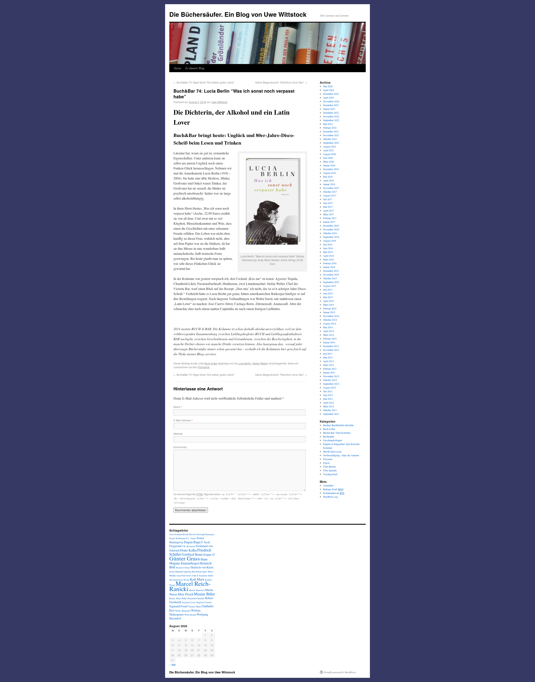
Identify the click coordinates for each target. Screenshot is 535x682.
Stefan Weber (260, 363)
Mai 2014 (328, 327)
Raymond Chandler (196, 598)
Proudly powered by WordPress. (340, 672)
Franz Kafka (188, 550)
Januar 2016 (329, 267)
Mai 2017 (328, 206)
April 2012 (328, 402)
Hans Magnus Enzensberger (188, 561)
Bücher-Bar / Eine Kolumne (336, 432)
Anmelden (328, 485)
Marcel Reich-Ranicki (190, 586)
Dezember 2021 (331, 131)
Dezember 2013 (331, 346)
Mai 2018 (328, 176)
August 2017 (329, 195)
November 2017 (331, 188)
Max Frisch (185, 594)
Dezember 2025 (331, 93)
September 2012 (331, 383)
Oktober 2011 (330, 410)
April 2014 (328, 331)
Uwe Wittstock (219, 102)
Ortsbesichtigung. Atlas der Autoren (341, 455)
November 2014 (331, 316)
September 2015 (331, 282)
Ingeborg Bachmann (192, 571)
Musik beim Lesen (332, 451)
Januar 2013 (329, 372)
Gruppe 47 (209, 554)
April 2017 (328, 210)
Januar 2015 (329, 312)
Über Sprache (330, 470)
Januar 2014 (329, 342)
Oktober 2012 (330, 380)
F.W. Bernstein (188, 546)
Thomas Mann (194, 606)
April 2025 (328, 97)
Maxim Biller (204, 593)
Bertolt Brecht (188, 534)
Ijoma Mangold (176, 571)
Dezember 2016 (331, 225)
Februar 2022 (329, 127)
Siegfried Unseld (203, 602)
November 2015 (331, 274)
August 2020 (329, 154)
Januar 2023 (329, 108)
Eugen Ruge (192, 542)
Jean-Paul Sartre (184, 575)
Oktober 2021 (330, 139)
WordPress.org (330, 496)
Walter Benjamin (182, 610)
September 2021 (331, 142)
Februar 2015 (329, 308)
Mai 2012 (328, 398)
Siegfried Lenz (188, 602)
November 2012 (331, 376)
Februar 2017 (329, 218)
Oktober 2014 (330, 319)
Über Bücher (329, 466)
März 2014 (328, 334)
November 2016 (331, 229)
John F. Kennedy (199, 575)
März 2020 (328, 161)
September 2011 (331, 413)
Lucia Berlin (244, 363)
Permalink (203, 367)
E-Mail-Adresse (183, 420)
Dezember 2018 (331, 169)
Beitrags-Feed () (333, 489)
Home (177, 68)
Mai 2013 (328, 357)
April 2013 (328, 361)
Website (178, 433)
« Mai (172, 664)
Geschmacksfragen (332, 440)
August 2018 (329, 172)
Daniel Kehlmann (177, 538)
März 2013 (328, 365)
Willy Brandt (190, 614)
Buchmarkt (328, 436)
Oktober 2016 (330, 233)
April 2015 (328, 301)
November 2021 (331, 135)
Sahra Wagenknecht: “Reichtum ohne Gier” (281, 82)
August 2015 (329, 285)
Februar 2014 (329, 338)
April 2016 (328, 255)
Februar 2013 (329, 368)
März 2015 (328, 304)
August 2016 (329, 240)
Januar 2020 (329, 165)
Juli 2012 (327, 391)
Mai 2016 (328, 252)
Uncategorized (330, 474)
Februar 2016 (329, 263)
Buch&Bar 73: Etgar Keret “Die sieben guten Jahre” (203, 82)
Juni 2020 (328, 157)
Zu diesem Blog (194, 68)
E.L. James (191, 538)
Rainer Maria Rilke (178, 598)
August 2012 (329, 387)
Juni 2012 (328, 395)
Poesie (326, 462)
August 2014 (329, 323)
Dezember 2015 (331, 270)
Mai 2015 (328, 297)
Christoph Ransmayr (205, 534)
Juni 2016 (328, 248)
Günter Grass (184, 558)
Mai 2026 (328, 86)
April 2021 (328, 150)
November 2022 (331, 116)
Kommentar (180, 447)
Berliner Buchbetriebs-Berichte (338, 425)
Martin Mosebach (197, 590)
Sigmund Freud (178, 606)
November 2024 (331, 101)
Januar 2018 (329, 184)
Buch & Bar (211, 363)
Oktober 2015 (330, 278)
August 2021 (329, 146)
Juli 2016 (327, 244)
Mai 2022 (328, 124)
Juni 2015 (328, 293)
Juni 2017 (328, 203)
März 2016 (328, 259)
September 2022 (331, 120)
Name (177, 407)
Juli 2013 (327, 353)
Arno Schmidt (175, 534)
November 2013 (331, 349)
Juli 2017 (327, 199)
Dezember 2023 (331, 105)
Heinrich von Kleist (202, 567)
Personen (327, 459)
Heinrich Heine (183, 567)
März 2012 (328, 406)
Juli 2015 (327, 289)
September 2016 (331, 236)
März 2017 (328, 214)
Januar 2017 (329, 221)
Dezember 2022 (331, 112)
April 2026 (328, 90)
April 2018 (328, 180)
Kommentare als (333, 493)
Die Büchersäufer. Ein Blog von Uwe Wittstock (238, 14)
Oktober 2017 (330, 191)
